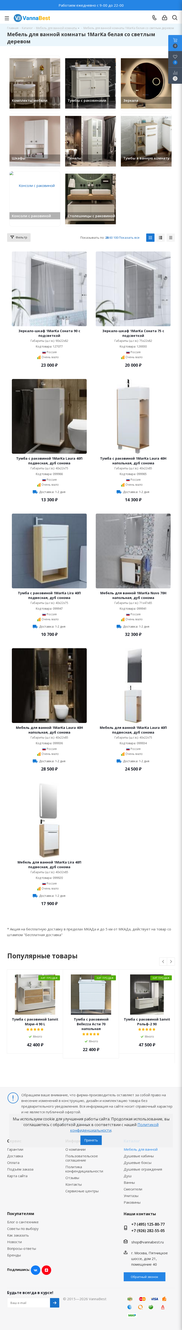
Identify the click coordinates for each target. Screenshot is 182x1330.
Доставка (15, 1156)
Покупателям (20, 1213)
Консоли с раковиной (31, 215)
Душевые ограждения (143, 1169)
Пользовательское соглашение (81, 1158)
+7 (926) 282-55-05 (148, 1230)
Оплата (13, 1162)
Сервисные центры (82, 1191)
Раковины (132, 1202)
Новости (14, 1241)
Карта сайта (17, 1175)
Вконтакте (35, 1270)
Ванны (129, 1182)
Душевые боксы (137, 1162)
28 (107, 237)
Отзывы (72, 1177)
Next (171, 962)
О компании (75, 1149)
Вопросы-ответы (21, 1248)
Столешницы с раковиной (91, 215)
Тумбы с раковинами (87, 100)
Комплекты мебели (29, 100)
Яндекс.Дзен (46, 1270)
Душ (128, 1175)
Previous (163, 962)
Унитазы (131, 1195)
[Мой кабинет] (164, 17)
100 (115, 237)
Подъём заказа (20, 1169)
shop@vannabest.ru (147, 1242)
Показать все (129, 237)
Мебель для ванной (141, 1149)
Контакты (73, 1184)
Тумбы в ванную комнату (146, 158)
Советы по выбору (23, 1228)
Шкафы (18, 158)
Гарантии (15, 1149)
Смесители (133, 1189)
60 (111, 237)
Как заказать (18, 1235)
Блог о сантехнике (23, 1222)
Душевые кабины (139, 1156)
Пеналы (74, 158)
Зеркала (130, 100)
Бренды (14, 1255)
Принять (91, 1140)
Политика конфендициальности (84, 1168)
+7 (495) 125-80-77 (148, 1224)
